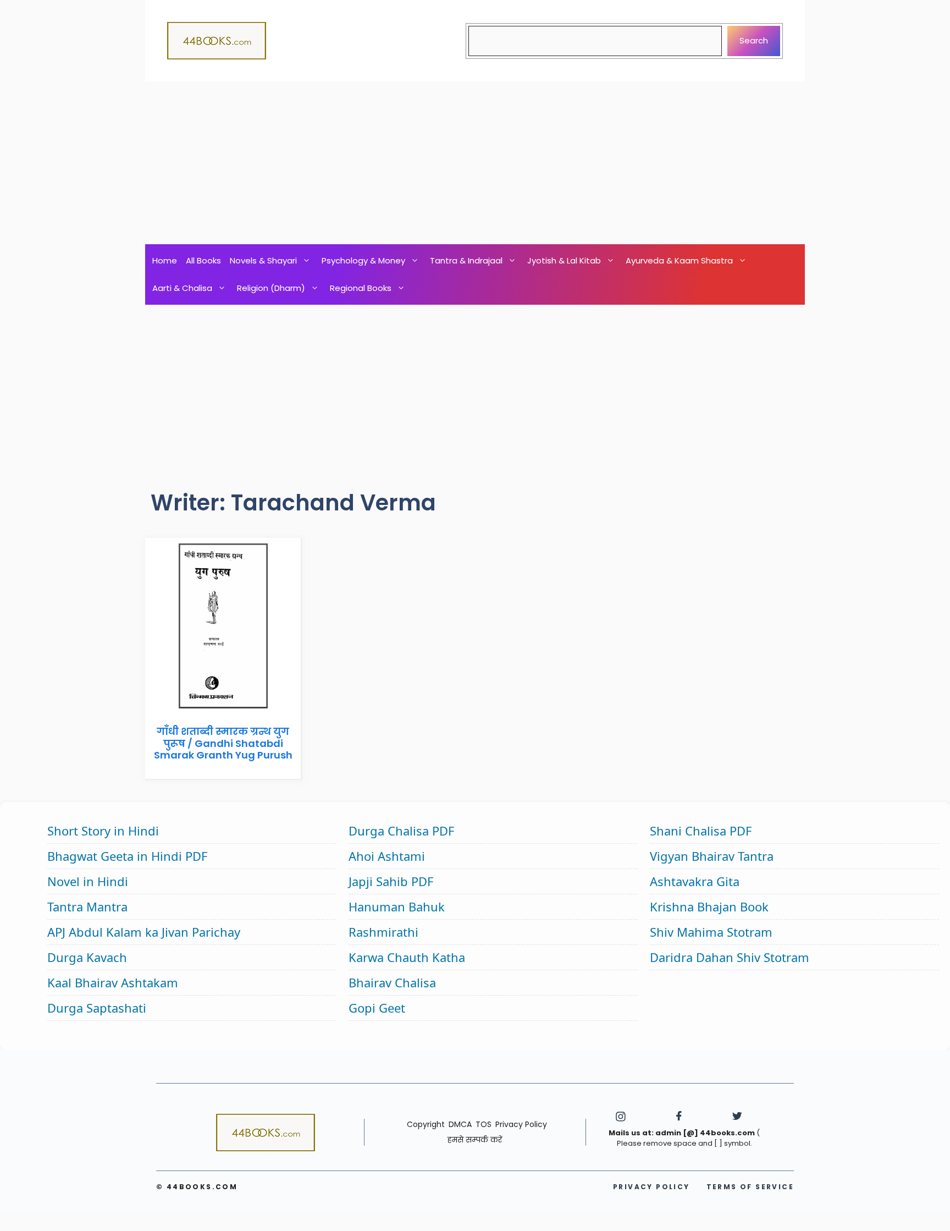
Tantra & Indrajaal (466, 260)
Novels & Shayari (263, 260)
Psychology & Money (363, 260)
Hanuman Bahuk (397, 906)
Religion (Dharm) (271, 288)
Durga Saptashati (96, 1007)
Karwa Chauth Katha (407, 957)
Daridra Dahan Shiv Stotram (729, 957)
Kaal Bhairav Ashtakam (112, 982)
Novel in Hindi (87, 881)
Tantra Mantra (87, 906)
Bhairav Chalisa (392, 982)
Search (753, 40)
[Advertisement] (475, 163)
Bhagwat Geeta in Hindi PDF (127, 856)
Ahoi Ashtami (387, 856)
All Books (203, 260)
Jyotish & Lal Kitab (564, 260)
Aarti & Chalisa (182, 288)
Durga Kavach (87, 957)
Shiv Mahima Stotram (711, 932)
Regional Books (360, 288)
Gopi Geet (377, 1007)
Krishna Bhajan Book (709, 906)
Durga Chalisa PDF (401, 830)
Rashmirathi (383, 932)
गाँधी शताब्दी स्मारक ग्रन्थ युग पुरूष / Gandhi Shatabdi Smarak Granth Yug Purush (223, 743)
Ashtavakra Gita (694, 881)
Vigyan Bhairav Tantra (712, 856)
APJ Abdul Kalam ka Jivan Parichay (143, 932)
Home (164, 260)
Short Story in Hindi (103, 830)
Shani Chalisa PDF (701, 830)
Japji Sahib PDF (391, 881)
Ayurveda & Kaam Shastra (679, 260)
